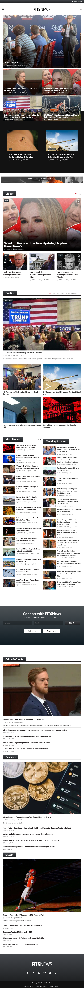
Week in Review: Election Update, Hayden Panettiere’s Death (58, 89)
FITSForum (53, 162)
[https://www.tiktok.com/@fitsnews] (56, 972)
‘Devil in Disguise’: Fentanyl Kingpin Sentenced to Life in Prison (67, 532)
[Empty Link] (79, 194)
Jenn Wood (9, 93)
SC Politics (13, 149)
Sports (9, 855)
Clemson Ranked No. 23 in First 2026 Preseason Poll (22, 926)
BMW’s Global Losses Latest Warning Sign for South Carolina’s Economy (31, 840)
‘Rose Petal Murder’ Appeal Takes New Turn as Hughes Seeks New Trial (69, 574)
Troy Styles (21, 512)
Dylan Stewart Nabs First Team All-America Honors (23, 944)
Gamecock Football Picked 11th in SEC (17, 932)
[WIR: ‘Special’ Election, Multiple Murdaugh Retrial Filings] (42, 261)
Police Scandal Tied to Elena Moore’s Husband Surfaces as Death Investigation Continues (67, 460)
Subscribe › (32, 631)
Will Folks (7, 277)
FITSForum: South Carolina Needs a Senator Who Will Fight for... (59, 157)
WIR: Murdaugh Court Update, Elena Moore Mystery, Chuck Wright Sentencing (67, 491)
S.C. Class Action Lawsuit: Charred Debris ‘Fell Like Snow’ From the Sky (61, 116)
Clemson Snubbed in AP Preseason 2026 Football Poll (23, 915)
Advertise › (51, 631)
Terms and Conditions (42, 986)
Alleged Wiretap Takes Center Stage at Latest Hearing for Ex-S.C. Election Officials (35, 730)
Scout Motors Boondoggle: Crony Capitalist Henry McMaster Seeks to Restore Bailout (37, 828)
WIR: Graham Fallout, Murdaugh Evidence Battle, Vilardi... (67, 274)
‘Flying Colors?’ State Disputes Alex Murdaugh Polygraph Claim (27, 736)
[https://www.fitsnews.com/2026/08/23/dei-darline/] (42, 41)
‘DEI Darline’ (11, 62)
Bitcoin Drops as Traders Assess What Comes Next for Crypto (27, 817)
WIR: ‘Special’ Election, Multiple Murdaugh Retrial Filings (40, 274)
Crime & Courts (14, 659)
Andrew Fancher (23, 553)
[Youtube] (46, 972)
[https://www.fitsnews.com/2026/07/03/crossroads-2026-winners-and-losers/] (49, 481)
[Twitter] (34, 972)
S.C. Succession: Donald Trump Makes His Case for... (23, 353)
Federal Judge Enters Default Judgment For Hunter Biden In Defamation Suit (67, 501)
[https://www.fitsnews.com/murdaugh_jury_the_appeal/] (42, 180)
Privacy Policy (54, 986)
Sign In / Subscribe (78, 1)
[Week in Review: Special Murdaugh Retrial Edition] (15, 261)
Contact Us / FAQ (29, 986)
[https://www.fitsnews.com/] (42, 964)
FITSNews (49, 93)
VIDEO (6, 200)
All (76, 193)
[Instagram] (40, 972)
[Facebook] (29, 972)
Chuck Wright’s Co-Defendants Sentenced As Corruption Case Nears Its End (68, 543)
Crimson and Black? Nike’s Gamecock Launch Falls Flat (23, 938)
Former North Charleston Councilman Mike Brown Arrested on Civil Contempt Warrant (68, 553)
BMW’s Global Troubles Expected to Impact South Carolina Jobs (28, 834)
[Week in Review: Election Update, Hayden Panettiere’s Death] (42, 224)
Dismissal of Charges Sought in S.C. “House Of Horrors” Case (26, 743)
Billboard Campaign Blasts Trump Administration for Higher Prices (29, 847)
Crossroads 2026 (71, 293)
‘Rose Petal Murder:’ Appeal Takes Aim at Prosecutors (21, 89)
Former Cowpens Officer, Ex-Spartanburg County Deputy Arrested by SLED (67, 522)
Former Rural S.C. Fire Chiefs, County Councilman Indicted (25, 749)
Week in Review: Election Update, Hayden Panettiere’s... (35, 244)
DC (54, 293)
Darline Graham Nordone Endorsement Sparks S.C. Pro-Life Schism (28, 458)
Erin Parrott (21, 502)
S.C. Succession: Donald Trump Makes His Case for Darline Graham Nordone (21, 116)
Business (10, 757)
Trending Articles (56, 441)
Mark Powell (9, 119)
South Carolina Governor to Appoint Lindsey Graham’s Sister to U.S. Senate (68, 449)
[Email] (51, 972)
